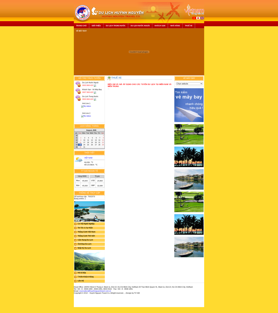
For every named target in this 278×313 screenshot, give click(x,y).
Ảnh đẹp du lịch (84, 244)
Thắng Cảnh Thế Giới (86, 236)
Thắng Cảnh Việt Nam (86, 232)
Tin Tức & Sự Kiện (85, 228)
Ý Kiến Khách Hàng (86, 277)
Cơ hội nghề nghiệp (86, 224)
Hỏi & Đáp (82, 273)
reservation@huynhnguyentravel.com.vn (95, 291)
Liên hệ (81, 281)
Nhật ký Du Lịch (84, 248)
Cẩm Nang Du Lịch (85, 240)
